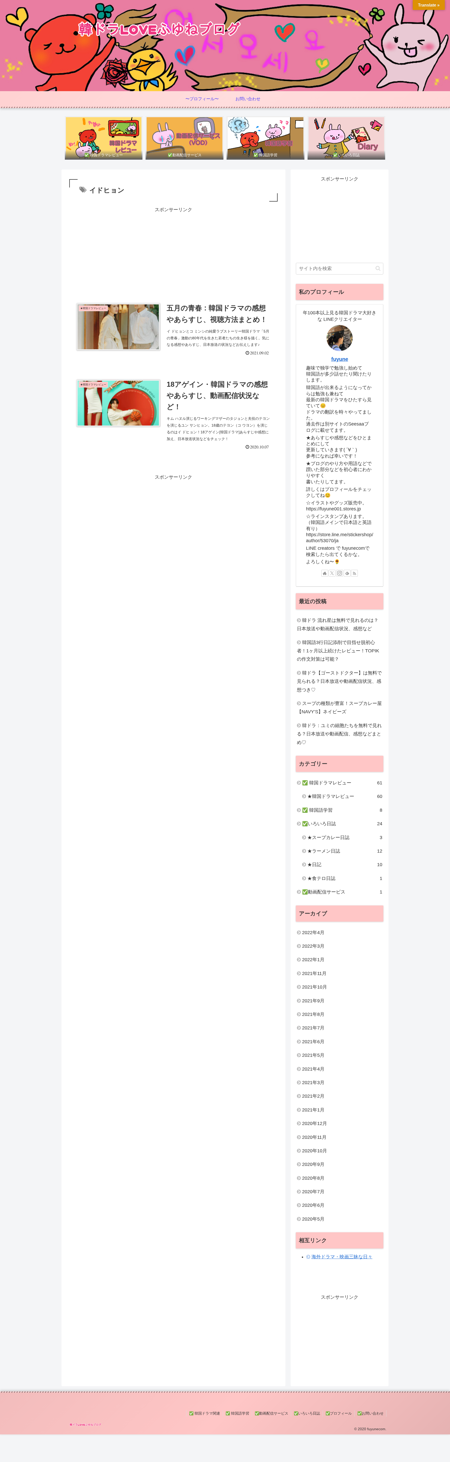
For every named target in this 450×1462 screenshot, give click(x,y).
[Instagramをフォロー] (339, 573)
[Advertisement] (173, 250)
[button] (378, 268)
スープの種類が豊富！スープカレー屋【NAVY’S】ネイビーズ (339, 707)
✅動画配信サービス (271, 1413)
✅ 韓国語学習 (237, 1413)
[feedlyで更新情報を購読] (347, 573)
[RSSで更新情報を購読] (354, 573)
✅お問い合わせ (370, 1413)
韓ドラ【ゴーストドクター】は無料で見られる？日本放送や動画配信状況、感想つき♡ (339, 681)
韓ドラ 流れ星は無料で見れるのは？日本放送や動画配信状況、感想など (337, 624)
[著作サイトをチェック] (324, 573)
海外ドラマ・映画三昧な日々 (341, 1256)
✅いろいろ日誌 (307, 1413)
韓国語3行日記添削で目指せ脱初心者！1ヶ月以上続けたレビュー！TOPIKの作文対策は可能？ (338, 651)
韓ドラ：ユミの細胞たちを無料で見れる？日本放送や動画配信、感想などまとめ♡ (339, 734)
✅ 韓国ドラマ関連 (204, 1413)
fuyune (339, 359)
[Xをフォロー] (332, 573)
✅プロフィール (339, 1413)
